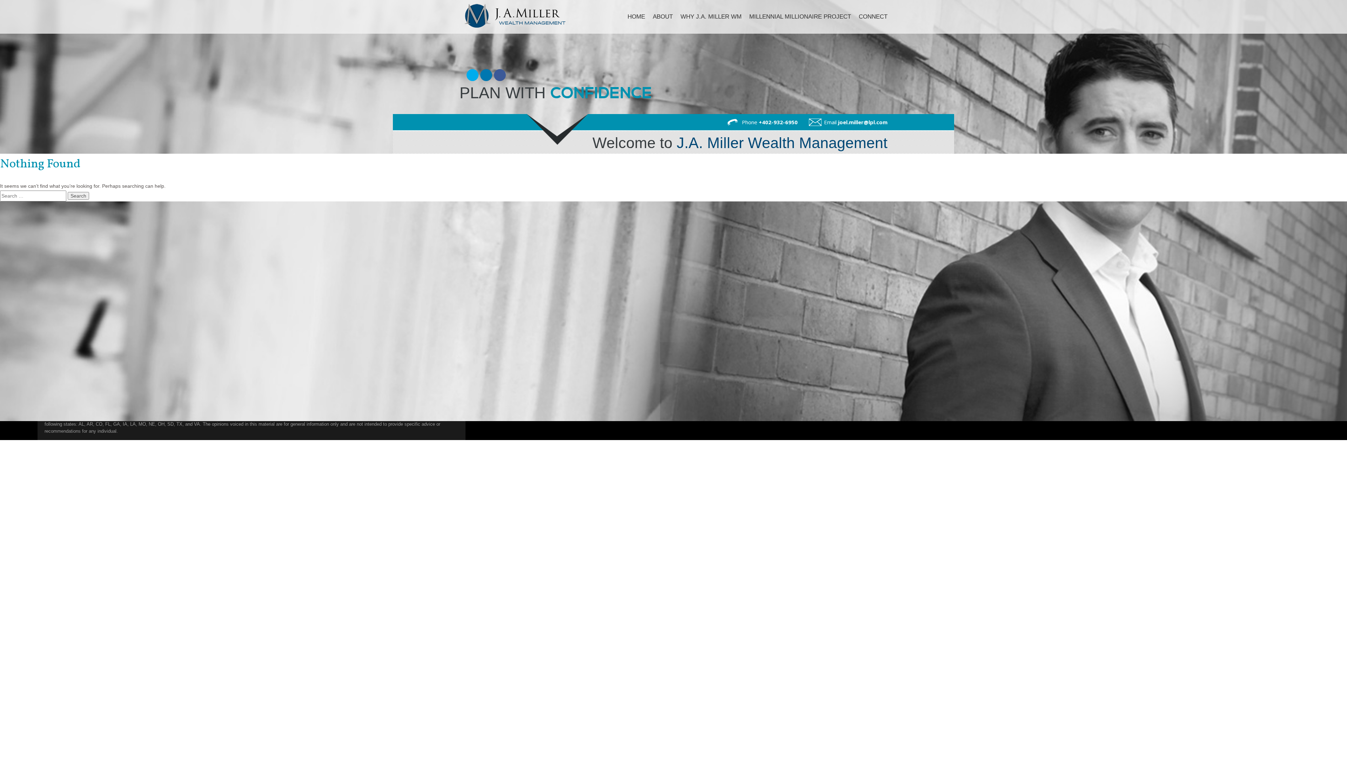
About (663, 16)
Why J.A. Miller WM (711, 16)
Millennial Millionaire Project (800, 16)
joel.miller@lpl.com (862, 122)
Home (636, 16)
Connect (873, 16)
